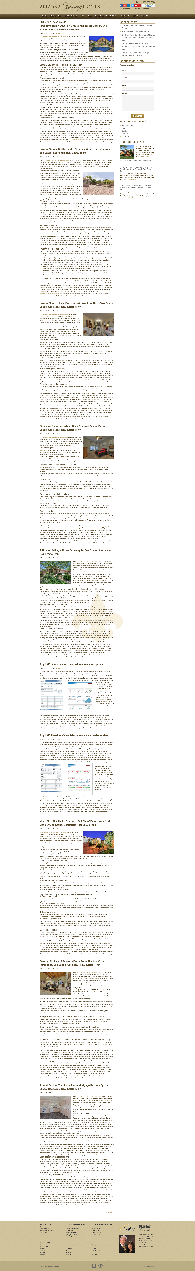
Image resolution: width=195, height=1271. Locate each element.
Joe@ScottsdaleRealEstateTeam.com (52, 797)
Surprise (94, 1254)
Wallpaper (43, 450)
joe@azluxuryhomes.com (146, 1240)
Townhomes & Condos (47, 1230)
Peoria (94, 1248)
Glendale (69, 1254)
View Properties (71, 1236)
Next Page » (110, 1212)
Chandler (69, 1248)
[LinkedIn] (128, 5)
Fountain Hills (70, 1245)
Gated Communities (72, 1228)
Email (124, 78)
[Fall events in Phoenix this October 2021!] (127, 152)
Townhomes (96, 1230)
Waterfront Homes (71, 1234)
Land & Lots (43, 1232)
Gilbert (68, 1250)
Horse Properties (71, 1232)
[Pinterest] (139, 5)
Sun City (94, 1252)
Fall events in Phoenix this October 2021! (137, 31)
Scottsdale (125, 136)
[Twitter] (132, 5)
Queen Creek (96, 1250)
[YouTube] (136, 5)
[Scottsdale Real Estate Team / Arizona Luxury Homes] (70, 6)
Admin (150, 1266)
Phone (124, 85)
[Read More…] (146, 156)
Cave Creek (126, 134)
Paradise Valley (127, 125)
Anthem (68, 1252)
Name (124, 70)
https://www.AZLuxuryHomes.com (50, 799)
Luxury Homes (44, 1228)
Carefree (125, 131)
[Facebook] (121, 5)
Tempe (68, 1247)
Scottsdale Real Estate (53, 1266)
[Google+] (125, 5)
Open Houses (44, 1227)
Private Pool (69, 1230)
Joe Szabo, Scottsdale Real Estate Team (55, 314)
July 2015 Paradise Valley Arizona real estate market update (74, 735)
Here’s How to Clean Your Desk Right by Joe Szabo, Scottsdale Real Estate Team (138, 54)
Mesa (93, 1247)
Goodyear (95, 1245)
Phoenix (125, 128)
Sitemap (146, 1266)
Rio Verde (43, 1254)
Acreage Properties (72, 1238)
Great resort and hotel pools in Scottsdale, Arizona (137, 27)
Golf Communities (71, 1227)
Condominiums (96, 1232)
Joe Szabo (58, 33)
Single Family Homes (98, 1227)
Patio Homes (96, 1228)
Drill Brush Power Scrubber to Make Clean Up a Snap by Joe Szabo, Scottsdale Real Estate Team (139, 37)
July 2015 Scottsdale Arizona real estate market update (71, 664)
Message (125, 93)
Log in (153, 1266)
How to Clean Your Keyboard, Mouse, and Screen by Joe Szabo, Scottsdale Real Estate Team (138, 46)
